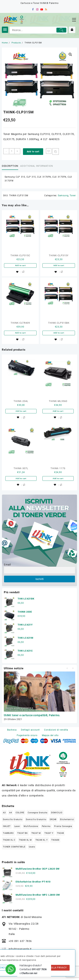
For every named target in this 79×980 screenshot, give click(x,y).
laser (17, 826)
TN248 (60, 833)
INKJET (7, 826)
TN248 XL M (25, 840)
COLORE (20, 812)
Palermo (46, 826)
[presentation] (67, 668)
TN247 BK (22, 833)
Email (7, 564)
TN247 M (36, 833)
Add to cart (33, 151)
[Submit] (61, 30)
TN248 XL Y (41, 840)
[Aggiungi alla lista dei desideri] (48, 151)
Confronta (55, 151)
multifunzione (31, 826)
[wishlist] (17, 272)
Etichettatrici (67, 819)
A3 (4, 812)
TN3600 (55, 840)
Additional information (36, 166)
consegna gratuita (37, 812)
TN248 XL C (9, 840)
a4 (10, 812)
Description (10, 166)
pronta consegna (63, 826)
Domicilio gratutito (36, 819)
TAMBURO (8, 833)
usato (32, 847)
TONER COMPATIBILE (14, 847)
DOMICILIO (56, 812)
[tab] (11, 166)
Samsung (63, 195)
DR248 (53, 819)
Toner (73, 195)
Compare (23, 272)
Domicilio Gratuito (12, 819)
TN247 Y (48, 833)
